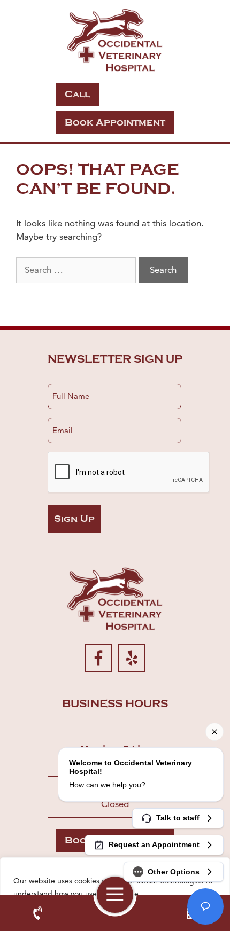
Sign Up (74, 519)
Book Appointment (115, 122)
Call (77, 94)
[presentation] (129, 473)
